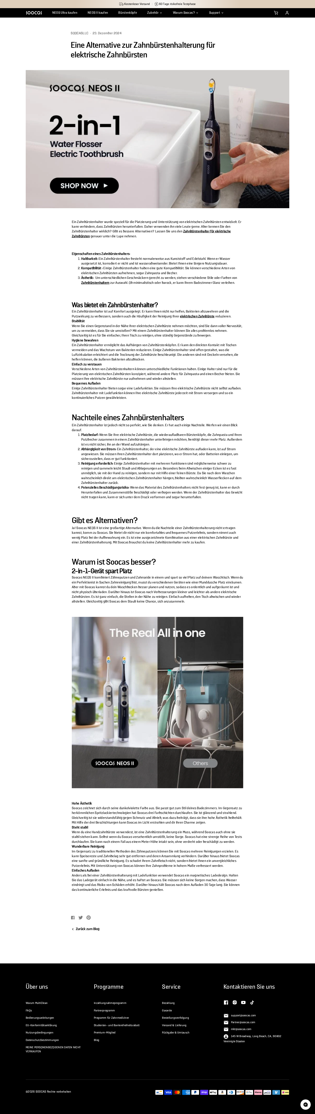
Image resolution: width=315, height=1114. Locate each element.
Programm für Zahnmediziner (111, 1018)
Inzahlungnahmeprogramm (110, 1003)
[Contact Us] (226, 1002)
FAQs (29, 1010)
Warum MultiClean (37, 1003)
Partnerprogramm (104, 1010)
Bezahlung (168, 1003)
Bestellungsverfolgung (175, 1018)
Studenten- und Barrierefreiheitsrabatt (117, 1025)
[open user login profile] (287, 13)
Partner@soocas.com (243, 1022)
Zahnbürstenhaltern (95, 283)
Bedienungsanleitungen (40, 1018)
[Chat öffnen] (305, 1104)
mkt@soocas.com (241, 1029)
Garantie (167, 1010)
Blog (96, 1040)
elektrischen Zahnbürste (197, 316)
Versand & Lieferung (174, 1025)
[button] (155, 13)
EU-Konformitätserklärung (41, 1025)
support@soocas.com (243, 1015)
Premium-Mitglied (105, 1032)
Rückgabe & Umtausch (175, 1032)
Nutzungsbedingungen (39, 1032)
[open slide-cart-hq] (276, 13)
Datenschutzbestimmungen (42, 1040)
